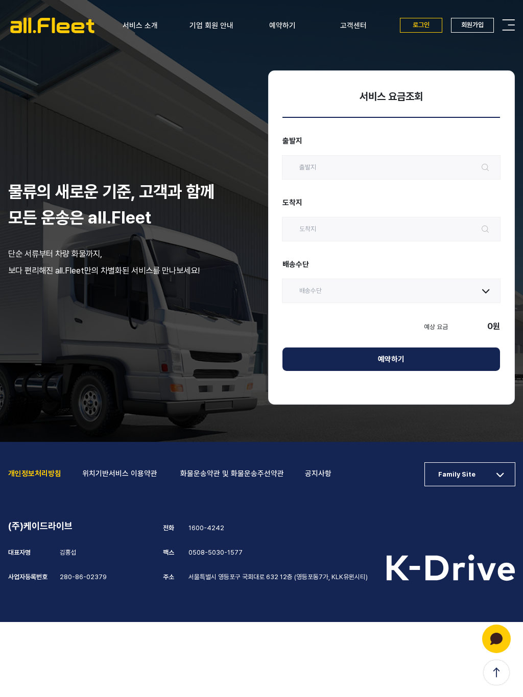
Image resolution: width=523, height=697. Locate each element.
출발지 (292, 140)
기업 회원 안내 (211, 25)
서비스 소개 (140, 25)
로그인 (421, 25)
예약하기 (282, 25)
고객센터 (353, 25)
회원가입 (472, 25)
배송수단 (295, 264)
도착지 (292, 202)
